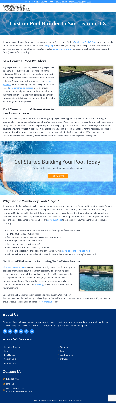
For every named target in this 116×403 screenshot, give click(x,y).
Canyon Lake (10, 358)
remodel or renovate (61, 49)
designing (48, 45)
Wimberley (64, 347)
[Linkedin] (26, 331)
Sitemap (59, 400)
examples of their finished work (75, 250)
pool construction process (21, 88)
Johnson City (10, 363)
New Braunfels (66, 355)
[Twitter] (21, 331)
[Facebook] (5, 331)
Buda (62, 351)
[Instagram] (15, 331)
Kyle (6, 351)
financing (39, 284)
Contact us (47, 301)
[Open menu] (110, 8)
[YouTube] (32, 331)
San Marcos (9, 355)
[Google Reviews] (10, 331)
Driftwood (64, 358)
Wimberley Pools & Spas (85, 42)
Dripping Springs (12, 347)
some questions (54, 219)
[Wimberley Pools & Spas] (16, 8)
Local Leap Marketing (75, 400)
